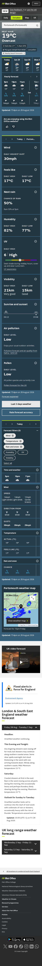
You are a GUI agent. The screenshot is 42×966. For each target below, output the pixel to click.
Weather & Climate (9, 899)
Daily (6, 17)
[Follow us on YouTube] (10, 946)
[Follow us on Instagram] (26, 946)
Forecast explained (10, 396)
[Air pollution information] (35, 328)
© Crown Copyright (21, 951)
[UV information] (35, 241)
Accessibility (6, 918)
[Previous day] (6, 139)
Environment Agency (14, 698)
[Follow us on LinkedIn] (32, 946)
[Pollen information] (35, 363)
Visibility (9, 458)
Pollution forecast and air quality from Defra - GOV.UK (20, 351)
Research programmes (10, 903)
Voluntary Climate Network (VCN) (14, 895)
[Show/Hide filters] (37, 430)
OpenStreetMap (33, 625)
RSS (3, 932)
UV (23, 452)
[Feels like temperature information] (35, 169)
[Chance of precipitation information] (35, 192)
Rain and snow (11, 447)
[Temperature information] (37, 533)
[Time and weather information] (37, 470)
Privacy (4, 929)
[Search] (36, 25)
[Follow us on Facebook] (16, 946)
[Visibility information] (35, 279)
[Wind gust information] (35, 147)
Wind (7, 435)
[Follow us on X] (5, 946)
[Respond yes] (7, 126)
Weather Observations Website (13, 891)
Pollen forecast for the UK (15, 385)
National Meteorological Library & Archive (17, 886)
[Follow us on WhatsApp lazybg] (37, 946)
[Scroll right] (37, 76)
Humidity (10, 452)
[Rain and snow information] (37, 561)
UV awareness (10, 269)
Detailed (16, 17)
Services (5, 907)
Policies (5, 915)
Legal (4, 925)
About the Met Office (10, 911)
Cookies (5, 922)
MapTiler (22, 625)
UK (35, 17)
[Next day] (12, 139)
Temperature (11, 441)
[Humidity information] (35, 219)
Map (27, 17)
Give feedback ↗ (17, 9)
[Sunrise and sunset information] (35, 304)
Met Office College (9, 882)
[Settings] (28, 4)
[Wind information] (37, 487)
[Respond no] (13, 126)
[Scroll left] (30, 76)
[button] (21, 607)
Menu (36, 4)
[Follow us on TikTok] (21, 946)
